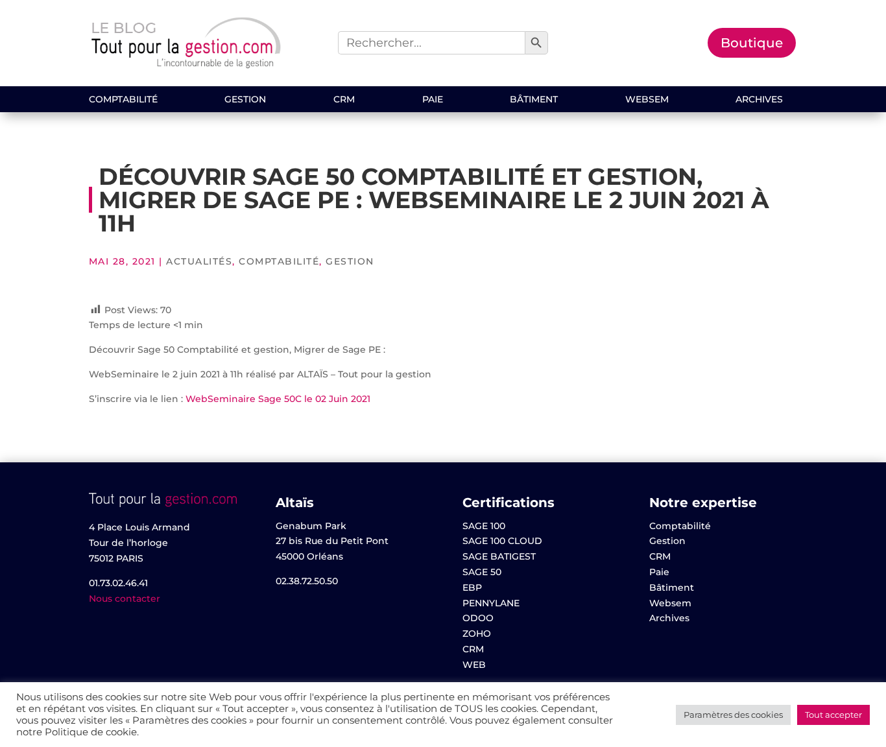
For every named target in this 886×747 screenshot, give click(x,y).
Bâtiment (534, 100)
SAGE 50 (481, 572)
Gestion (245, 100)
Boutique (752, 43)
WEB (474, 664)
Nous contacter (124, 598)
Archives (759, 100)
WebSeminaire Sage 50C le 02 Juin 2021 (278, 399)
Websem (647, 100)
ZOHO (476, 633)
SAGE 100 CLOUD (502, 541)
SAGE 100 (483, 526)
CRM (344, 100)
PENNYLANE (491, 603)
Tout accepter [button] (833, 714)
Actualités (199, 261)
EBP (472, 587)
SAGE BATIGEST (499, 556)
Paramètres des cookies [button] (733, 714)
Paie (432, 100)
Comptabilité (123, 100)
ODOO (478, 618)
